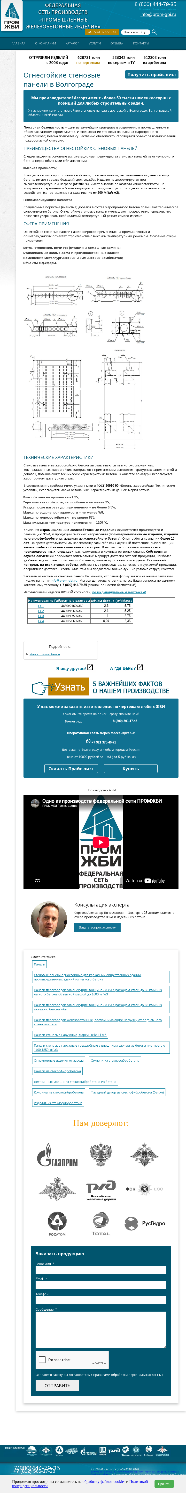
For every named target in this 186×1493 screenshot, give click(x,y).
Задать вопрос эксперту (97, 927)
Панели (39, 964)
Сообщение (46, 1309)
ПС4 (41, 621)
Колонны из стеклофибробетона (59, 1092)
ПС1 (41, 606)
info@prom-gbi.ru (158, 14)
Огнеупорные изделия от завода (59, 1060)
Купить (131, 768)
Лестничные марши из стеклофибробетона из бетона (75, 1082)
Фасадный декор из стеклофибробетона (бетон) (127, 1092)
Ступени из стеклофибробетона (115, 1060)
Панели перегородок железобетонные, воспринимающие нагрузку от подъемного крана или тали (98, 1022)
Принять (164, 1484)
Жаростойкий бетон (45, 654)
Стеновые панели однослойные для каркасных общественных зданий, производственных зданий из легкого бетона (88, 977)
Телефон (42, 1294)
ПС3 (41, 616)
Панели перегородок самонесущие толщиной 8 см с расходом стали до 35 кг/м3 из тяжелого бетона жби (98, 1007)
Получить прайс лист (151, 74)
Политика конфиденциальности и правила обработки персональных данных (129, 1472)
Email (41, 1279)
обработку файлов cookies (104, 1481)
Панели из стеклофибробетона (57, 1071)
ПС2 (41, 611)
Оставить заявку (102, 32)
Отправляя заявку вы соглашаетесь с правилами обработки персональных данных (99, 1375)
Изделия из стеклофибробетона (58, 1103)
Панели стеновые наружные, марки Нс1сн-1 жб (70, 1035)
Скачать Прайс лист (71, 768)
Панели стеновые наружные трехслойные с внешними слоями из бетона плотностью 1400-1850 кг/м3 (99, 1048)
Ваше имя (45, 1264)
